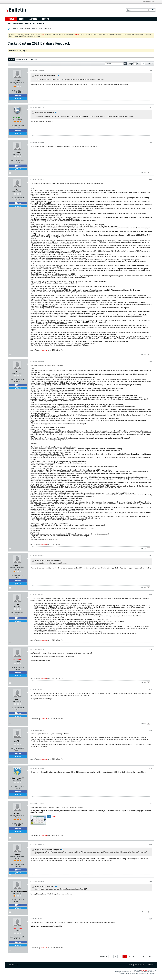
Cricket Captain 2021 (44, 28)
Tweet (19, 99)
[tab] (11, 59)
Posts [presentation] (11, 59)
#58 (150, 845)
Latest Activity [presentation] (22, 59)
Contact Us (139, 965)
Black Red (13, 965)
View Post (58, 75)
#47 (150, 107)
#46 (150, 70)
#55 (150, 730)
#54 (150, 690)
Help (130, 965)
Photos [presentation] (34, 59)
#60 (150, 919)
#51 (150, 556)
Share (19, 95)
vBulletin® (144, 970)
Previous (103, 956)
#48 (150, 142)
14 (143, 956)
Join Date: (13, 90)
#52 (150, 595)
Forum (14, 28)
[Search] (153, 10)
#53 (150, 649)
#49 (150, 180)
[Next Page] (144, 63)
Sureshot (43, 350)
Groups (45, 19)
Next (150, 956)
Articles (33, 19)
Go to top (150, 965)
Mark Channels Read (15, 23)
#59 (150, 882)
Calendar (40, 23)
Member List (30, 23)
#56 (150, 768)
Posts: (16, 92)
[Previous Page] (142, 63)
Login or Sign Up (148, 2)
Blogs (21, 19)
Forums (11, 19)
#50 (150, 362)
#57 (150, 803)
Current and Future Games (27, 28)
